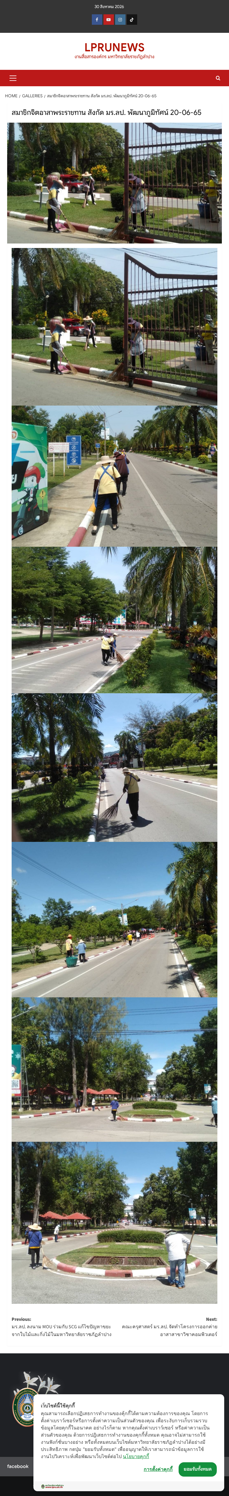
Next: (169, 1327)
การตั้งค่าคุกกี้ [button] (158, 1469)
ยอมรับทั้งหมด (198, 1469)
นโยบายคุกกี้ (136, 1456)
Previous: (62, 1327)
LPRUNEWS (114, 47)
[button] (13, 77)
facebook (17, 1466)
